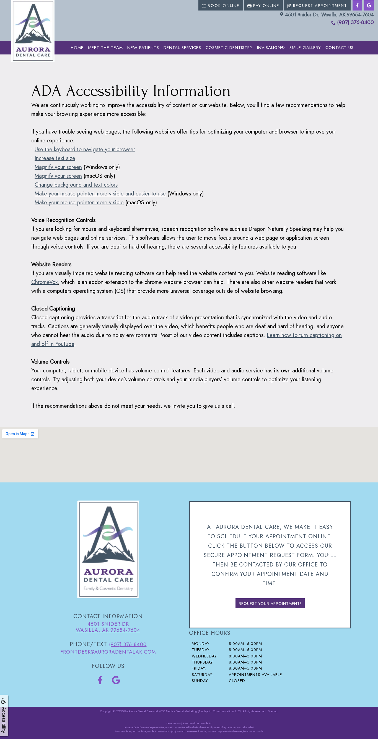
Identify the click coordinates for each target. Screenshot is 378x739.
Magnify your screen (58, 167)
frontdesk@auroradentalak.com (108, 652)
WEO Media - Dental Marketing (178, 711)
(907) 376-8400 (355, 22)
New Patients (143, 48)
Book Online (223, 5)
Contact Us (339, 48)
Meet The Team (105, 48)
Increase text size (55, 158)
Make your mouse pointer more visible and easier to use (100, 194)
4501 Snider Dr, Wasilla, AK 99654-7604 (329, 14)
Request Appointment (320, 5)
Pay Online (266, 5)
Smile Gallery (305, 48)
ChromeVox (44, 282)
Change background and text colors (76, 185)
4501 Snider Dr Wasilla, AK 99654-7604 (108, 627)
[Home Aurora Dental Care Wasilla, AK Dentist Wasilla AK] (33, 31)
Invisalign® (271, 48)
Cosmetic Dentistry (229, 48)
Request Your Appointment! (270, 603)
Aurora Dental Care (140, 711)
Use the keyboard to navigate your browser (85, 149)
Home (77, 48)
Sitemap (273, 711)
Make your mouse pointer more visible (79, 203)
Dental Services (182, 48)
